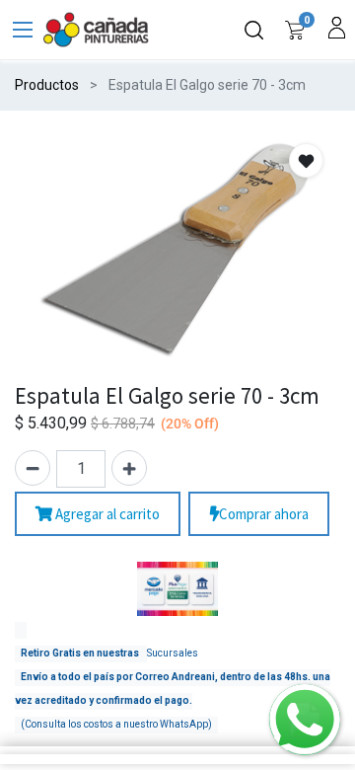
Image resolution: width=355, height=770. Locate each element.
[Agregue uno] (129, 468)
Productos (47, 85)
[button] (306, 160)
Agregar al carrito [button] (106, 513)
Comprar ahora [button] (264, 513)
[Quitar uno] (32, 468)
